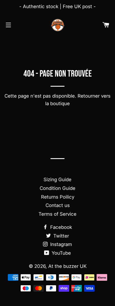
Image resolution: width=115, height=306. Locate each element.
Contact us (57, 205)
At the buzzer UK (67, 266)
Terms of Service (57, 214)
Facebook (60, 227)
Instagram (60, 244)
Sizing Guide (57, 179)
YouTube (60, 253)
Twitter (60, 236)
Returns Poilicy (57, 197)
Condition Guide (57, 188)
